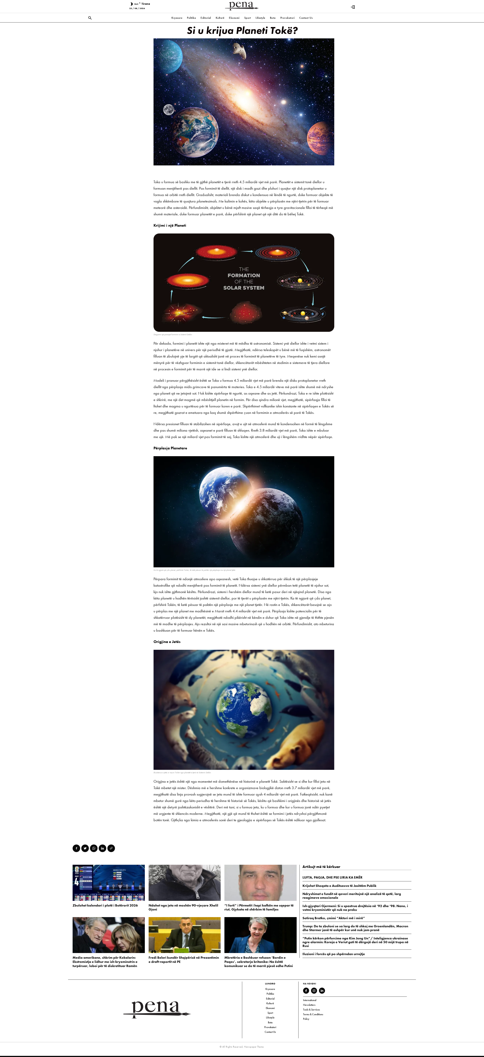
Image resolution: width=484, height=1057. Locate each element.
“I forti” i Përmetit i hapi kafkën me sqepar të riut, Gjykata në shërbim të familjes (259, 907)
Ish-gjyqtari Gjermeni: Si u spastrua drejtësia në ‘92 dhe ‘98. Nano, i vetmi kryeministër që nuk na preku (355, 908)
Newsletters (309, 1005)
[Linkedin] (102, 848)
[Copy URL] (111, 848)
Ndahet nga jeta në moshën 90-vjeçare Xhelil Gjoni (183, 907)
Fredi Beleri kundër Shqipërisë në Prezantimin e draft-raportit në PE (184, 959)
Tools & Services (311, 1009)
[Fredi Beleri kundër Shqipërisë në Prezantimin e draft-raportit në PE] (185, 935)
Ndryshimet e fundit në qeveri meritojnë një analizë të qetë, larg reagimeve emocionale (351, 896)
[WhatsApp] (94, 848)
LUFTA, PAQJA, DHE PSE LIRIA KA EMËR (332, 877)
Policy (306, 1019)
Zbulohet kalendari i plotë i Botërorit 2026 (105, 905)
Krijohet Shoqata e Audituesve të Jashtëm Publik (339, 885)
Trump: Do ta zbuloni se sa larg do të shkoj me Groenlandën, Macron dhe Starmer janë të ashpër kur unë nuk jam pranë (355, 928)
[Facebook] (76, 848)
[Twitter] (85, 848)
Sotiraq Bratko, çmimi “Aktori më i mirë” (333, 918)
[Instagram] (314, 991)
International (309, 1000)
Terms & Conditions (313, 1014)
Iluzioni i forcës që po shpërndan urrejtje (333, 954)
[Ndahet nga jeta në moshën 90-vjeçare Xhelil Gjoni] (185, 883)
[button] (90, 18)
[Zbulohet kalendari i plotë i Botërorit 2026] (109, 883)
